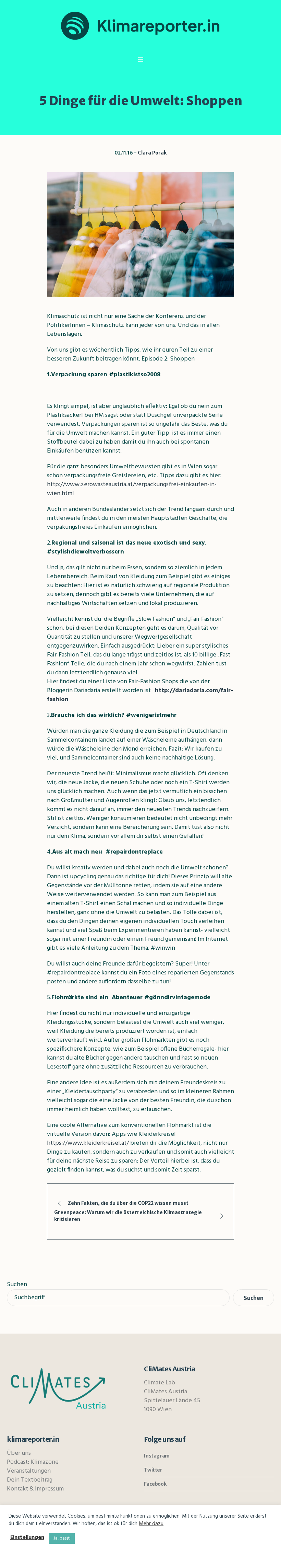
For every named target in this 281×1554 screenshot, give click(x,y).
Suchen (17, 1285)
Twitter (153, 1470)
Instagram (156, 1456)
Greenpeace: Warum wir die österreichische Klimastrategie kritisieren (128, 1215)
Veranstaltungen (29, 1471)
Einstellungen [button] (27, 1537)
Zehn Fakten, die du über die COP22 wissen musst (128, 1203)
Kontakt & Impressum (35, 1489)
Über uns (19, 1453)
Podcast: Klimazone (33, 1462)
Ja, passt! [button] (62, 1538)
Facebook (155, 1484)
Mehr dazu (151, 1524)
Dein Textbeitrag (29, 1480)
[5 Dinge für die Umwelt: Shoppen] (140, 234)
